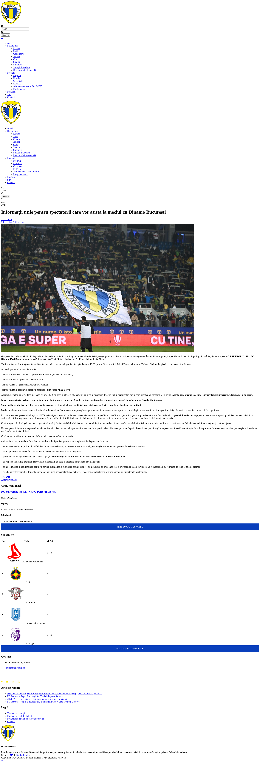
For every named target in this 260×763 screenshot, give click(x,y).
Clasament (18, 81)
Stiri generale (19, 222)
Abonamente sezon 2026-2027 (27, 86)
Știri (9, 94)
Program (17, 75)
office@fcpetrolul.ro (15, 668)
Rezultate (17, 78)
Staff (15, 51)
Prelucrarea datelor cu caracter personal (25, 718)
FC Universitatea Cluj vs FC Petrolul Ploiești (28, 491)
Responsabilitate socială (24, 70)
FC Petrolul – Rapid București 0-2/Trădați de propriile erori (35, 696)
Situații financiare (21, 67)
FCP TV (17, 83)
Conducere (18, 54)
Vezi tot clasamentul (130, 649)
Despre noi (12, 45)
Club (15, 59)
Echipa (16, 48)
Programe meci (20, 89)
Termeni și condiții (16, 713)
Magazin (11, 91)
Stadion (16, 62)
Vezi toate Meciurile (130, 527)
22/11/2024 (6, 219)
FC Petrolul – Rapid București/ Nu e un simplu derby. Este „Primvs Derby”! (43, 701)
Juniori (16, 56)
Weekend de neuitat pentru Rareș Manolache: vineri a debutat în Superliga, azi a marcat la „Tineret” (54, 693)
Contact (11, 97)
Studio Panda (22, 755)
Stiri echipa (6, 222)
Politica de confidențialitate (20, 716)
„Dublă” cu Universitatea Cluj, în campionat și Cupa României (37, 699)
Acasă (10, 43)
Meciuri (11, 72)
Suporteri (17, 64)
